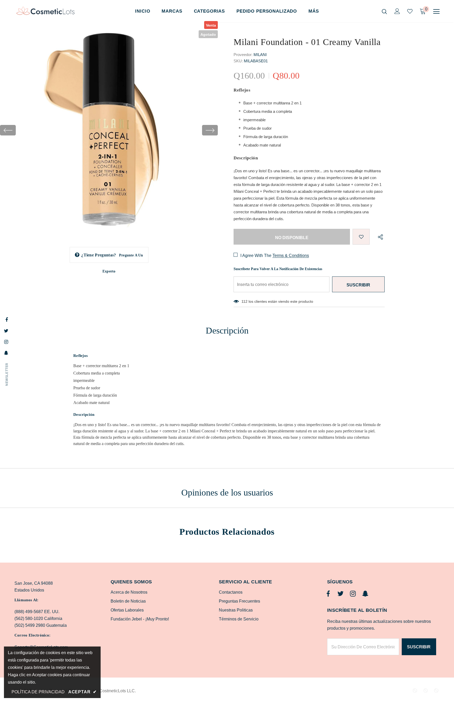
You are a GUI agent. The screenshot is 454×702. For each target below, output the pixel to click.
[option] (109, 130)
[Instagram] (353, 594)
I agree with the (255, 255)
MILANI (260, 54)
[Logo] (45, 11)
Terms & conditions (290, 255)
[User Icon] (397, 11)
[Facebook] (328, 594)
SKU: (238, 61)
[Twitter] (340, 594)
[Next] (210, 130)
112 (244, 301)
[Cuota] (379, 237)
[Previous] (8, 130)
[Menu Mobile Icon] (436, 11)
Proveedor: (243, 54)
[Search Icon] (384, 11)
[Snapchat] (365, 594)
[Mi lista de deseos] (409, 11)
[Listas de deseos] (361, 237)
